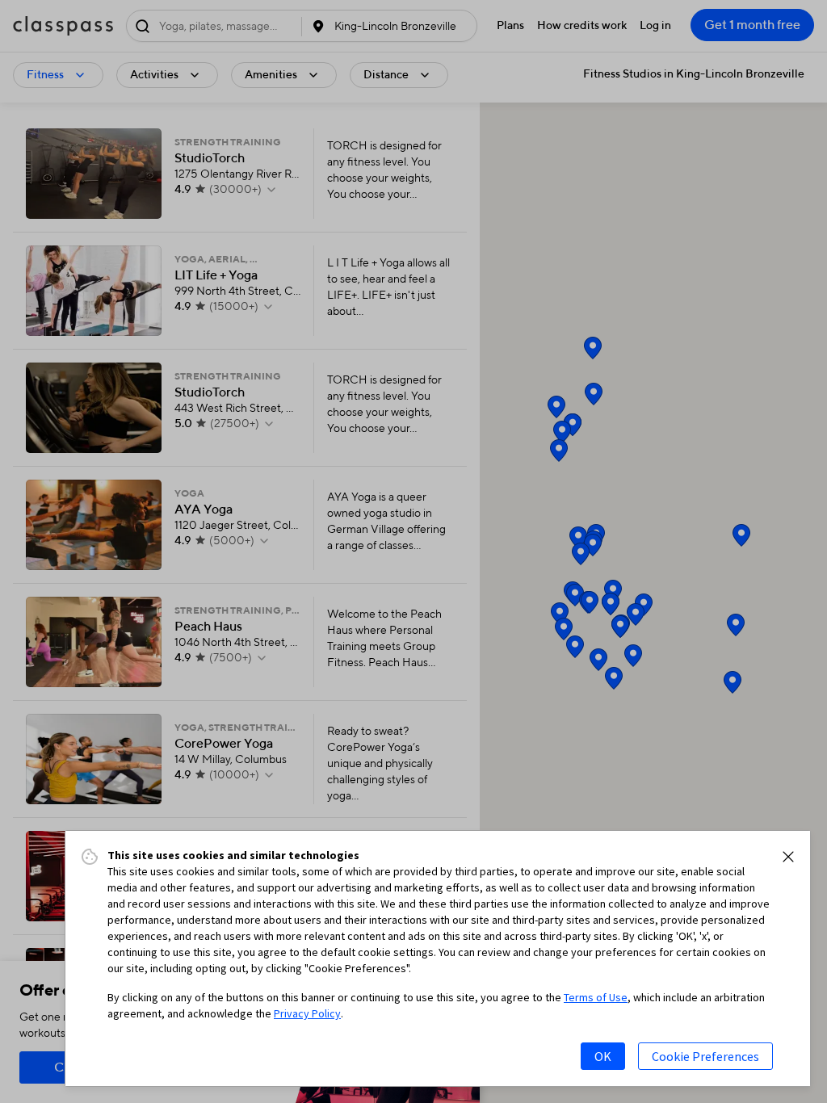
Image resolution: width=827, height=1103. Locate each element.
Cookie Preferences (705, 1056)
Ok (602, 1056)
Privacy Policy (307, 1013)
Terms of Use (596, 997)
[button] (788, 856)
